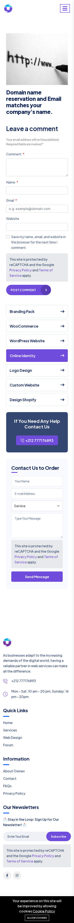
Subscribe (58, 836)
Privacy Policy (26, 557)
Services (10, 730)
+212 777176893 (39, 440)
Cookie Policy (44, 911)
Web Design (12, 737)
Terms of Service (19, 861)
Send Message (37, 577)
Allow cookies (37, 917)
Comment (14, 154)
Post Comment (23, 290)
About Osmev (14, 771)
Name (11, 182)
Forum (8, 745)
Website (12, 218)
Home (8, 722)
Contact (9, 778)
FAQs (7, 786)
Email (10, 200)
